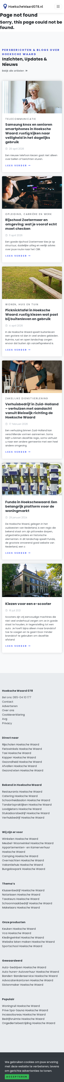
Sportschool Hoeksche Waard (22, 946)
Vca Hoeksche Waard (16, 933)
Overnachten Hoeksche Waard (23, 860)
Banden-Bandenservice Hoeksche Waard (30, 976)
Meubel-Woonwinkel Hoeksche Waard (27, 843)
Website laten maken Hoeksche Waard (28, 942)
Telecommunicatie (20, 119)
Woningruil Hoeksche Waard (21, 1006)
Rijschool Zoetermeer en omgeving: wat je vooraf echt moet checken (31, 224)
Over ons (8, 710)
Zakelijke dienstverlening (26, 398)
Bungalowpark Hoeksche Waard (23, 869)
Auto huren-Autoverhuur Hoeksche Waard (30, 972)
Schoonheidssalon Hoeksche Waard (26, 800)
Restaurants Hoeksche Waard (22, 792)
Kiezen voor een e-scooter (28, 603)
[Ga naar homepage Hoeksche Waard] (22, 6)
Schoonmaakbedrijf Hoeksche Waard (27, 903)
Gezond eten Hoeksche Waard (22, 770)
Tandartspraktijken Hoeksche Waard (27, 805)
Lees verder (16, 165)
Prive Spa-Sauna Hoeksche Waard (25, 1010)
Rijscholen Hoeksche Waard (20, 744)
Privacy (7, 723)
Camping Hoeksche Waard (20, 856)
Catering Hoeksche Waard (20, 796)
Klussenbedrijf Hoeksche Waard (23, 890)
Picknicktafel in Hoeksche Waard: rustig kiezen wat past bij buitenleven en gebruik (31, 314)
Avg (4, 719)
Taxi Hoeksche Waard (16, 753)
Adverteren (10, 706)
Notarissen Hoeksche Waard (21, 895)
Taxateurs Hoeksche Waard (20, 899)
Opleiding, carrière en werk (28, 214)
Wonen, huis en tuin (21, 304)
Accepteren (16, 1076)
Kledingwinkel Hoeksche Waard (23, 937)
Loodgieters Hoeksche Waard (21, 809)
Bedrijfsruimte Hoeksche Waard (23, 1019)
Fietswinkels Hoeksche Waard (22, 749)
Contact (7, 702)
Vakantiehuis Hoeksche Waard (22, 865)
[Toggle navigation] (58, 6)
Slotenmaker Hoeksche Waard (22, 985)
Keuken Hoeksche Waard (19, 929)
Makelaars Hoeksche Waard (21, 907)
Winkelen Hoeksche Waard (20, 839)
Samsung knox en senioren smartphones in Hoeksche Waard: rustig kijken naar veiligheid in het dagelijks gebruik (28, 133)
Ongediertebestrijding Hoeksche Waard (28, 1023)
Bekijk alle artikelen (13, 70)
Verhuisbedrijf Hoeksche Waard (23, 818)
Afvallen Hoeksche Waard (19, 766)
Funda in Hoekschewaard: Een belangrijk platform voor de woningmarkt (31, 506)
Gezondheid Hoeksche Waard (22, 762)
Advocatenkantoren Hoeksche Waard (27, 980)
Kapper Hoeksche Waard (19, 757)
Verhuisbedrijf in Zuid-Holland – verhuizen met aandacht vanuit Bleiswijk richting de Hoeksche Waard (32, 411)
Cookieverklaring (13, 715)
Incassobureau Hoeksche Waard (24, 1014)
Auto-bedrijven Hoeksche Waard (24, 967)
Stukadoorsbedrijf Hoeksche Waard (25, 813)
